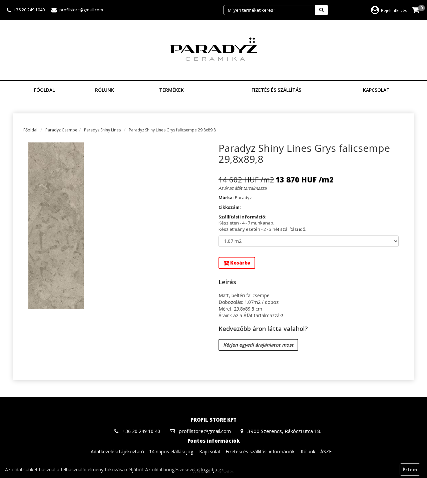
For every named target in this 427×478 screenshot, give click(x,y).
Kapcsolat (376, 90)
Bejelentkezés (394, 10)
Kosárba (240, 263)
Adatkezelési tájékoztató (117, 451)
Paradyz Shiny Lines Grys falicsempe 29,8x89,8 (172, 130)
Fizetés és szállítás (276, 90)
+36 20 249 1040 (29, 10)
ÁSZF (326, 451)
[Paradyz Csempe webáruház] (213, 49)
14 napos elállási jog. (171, 451)
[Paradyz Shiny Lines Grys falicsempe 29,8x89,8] (118, 225)
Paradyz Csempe (61, 130)
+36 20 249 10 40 (141, 431)
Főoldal (44, 90)
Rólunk (104, 90)
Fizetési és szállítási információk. (261, 451)
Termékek (172, 90)
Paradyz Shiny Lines (102, 130)
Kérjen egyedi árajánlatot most (258, 345)
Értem (410, 469)
